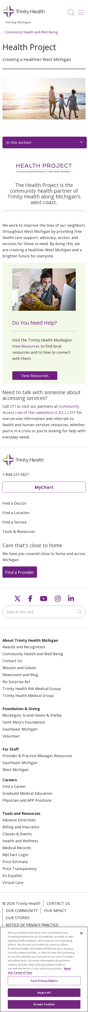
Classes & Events (17, 833)
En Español (12, 875)
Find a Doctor (14, 503)
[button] (82, 11)
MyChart (44, 487)
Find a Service (14, 522)
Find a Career (14, 786)
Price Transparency (19, 868)
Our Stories (17, 917)
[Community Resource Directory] (35, 375)
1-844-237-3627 (15, 474)
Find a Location (15, 512)
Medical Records (16, 847)
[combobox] (44, 612)
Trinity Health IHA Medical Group (31, 688)
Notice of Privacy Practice (32, 924)
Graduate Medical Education (27, 793)
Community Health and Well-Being (32, 653)
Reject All (43, 992)
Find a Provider (19, 572)
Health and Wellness (20, 840)
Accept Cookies (44, 1004)
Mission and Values (19, 667)
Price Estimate (15, 861)
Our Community (22, 910)
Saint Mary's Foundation (23, 722)
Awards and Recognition (23, 646)
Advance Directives (19, 819)
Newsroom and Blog (20, 674)
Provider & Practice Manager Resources (37, 755)
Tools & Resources (18, 531)
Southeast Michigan (19, 729)
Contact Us (12, 660)
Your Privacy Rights (43, 981)
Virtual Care (12, 882)
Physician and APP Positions (27, 800)
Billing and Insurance (20, 826)
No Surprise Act (16, 681)
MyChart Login (15, 854)
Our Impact (55, 910)
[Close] (81, 933)
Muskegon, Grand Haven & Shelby (32, 715)
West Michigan (15, 769)
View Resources (25, 346)
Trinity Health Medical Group (28, 695)
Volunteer (11, 736)
